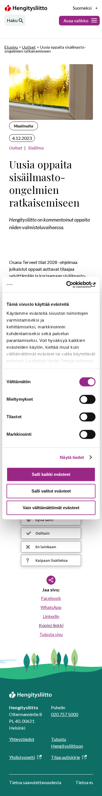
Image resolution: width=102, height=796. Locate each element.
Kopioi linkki (51, 625)
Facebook (51, 598)
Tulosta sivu (51, 634)
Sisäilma (36, 147)
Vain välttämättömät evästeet (51, 507)
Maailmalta (23, 125)
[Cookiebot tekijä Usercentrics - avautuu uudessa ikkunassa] (71, 284)
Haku (12, 20)
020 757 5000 (64, 714)
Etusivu (11, 47)
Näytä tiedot (72, 457)
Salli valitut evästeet (51, 491)
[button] (51, 519)
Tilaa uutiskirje (65, 757)
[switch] (87, 399)
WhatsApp (51, 607)
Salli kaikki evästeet (51, 474)
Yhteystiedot (21, 739)
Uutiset (29, 47)
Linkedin (51, 616)
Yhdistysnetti (22, 757)
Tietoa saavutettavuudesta (35, 782)
